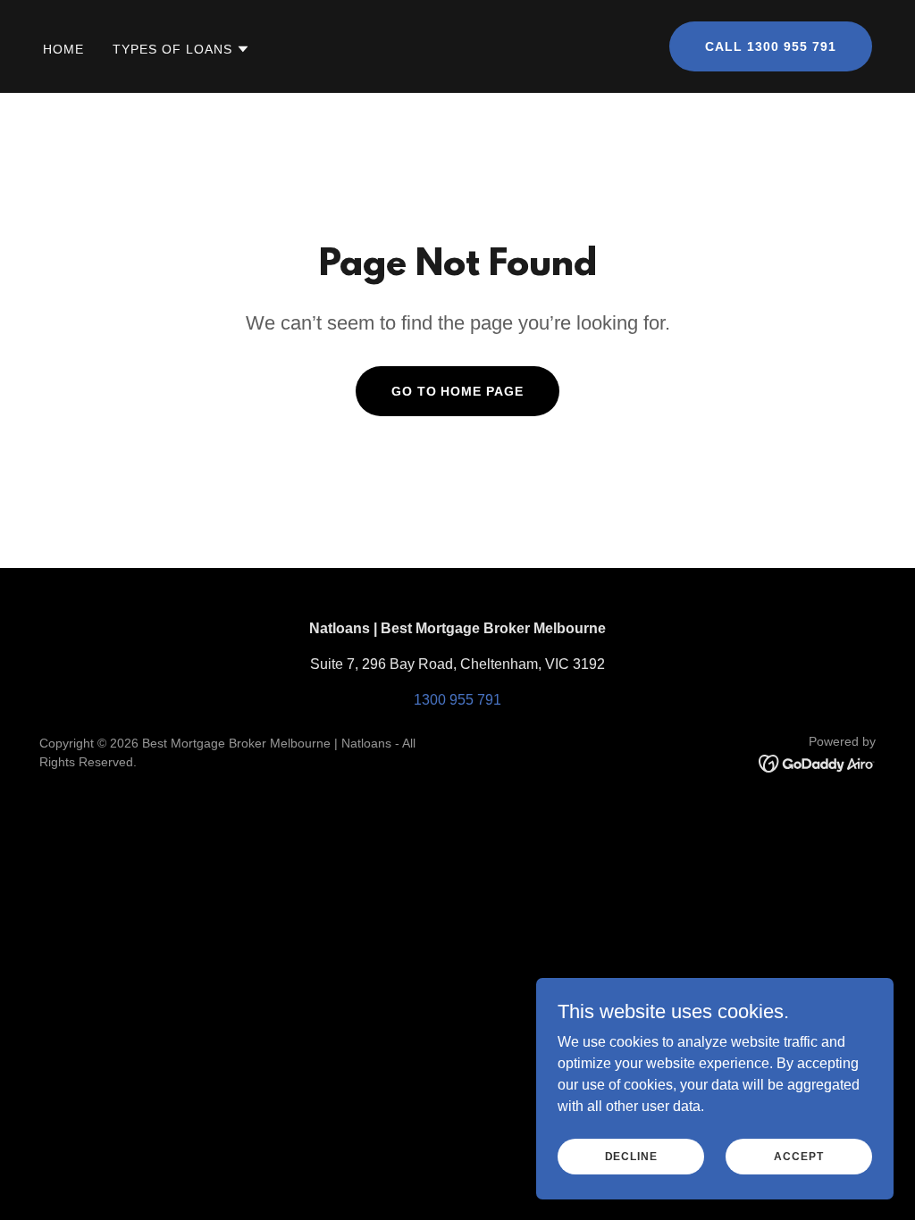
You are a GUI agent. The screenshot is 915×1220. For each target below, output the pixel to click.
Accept (798, 1155)
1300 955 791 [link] (457, 699)
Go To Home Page (458, 391)
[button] (181, 49)
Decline (631, 1155)
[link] (817, 762)
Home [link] (63, 49)
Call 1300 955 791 (770, 46)
